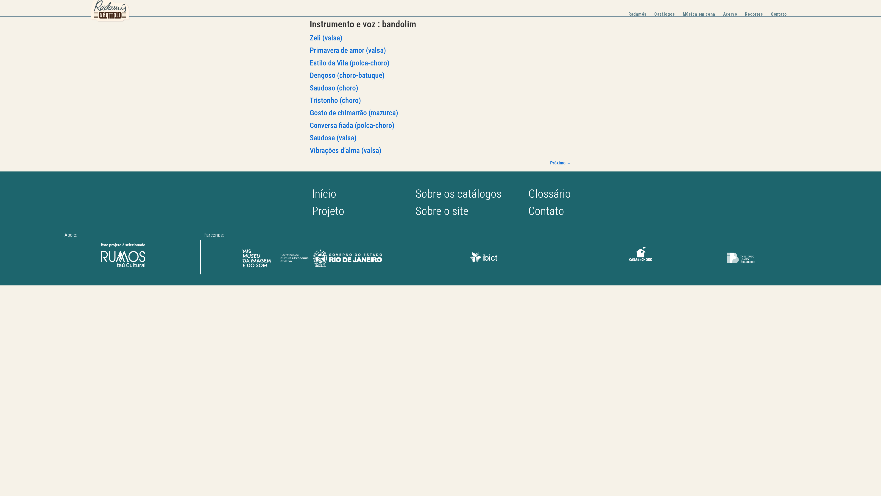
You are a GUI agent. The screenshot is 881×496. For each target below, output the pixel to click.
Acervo (730, 14)
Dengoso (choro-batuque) (347, 75)
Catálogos (664, 14)
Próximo (560, 163)
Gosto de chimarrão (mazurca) (354, 112)
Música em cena (699, 14)
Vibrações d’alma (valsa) (345, 150)
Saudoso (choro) (334, 88)
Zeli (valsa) (326, 38)
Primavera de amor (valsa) (348, 50)
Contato (779, 14)
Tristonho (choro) (335, 100)
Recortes (754, 14)
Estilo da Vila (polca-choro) (349, 63)
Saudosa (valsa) (333, 137)
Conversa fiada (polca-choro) (352, 125)
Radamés (637, 14)
